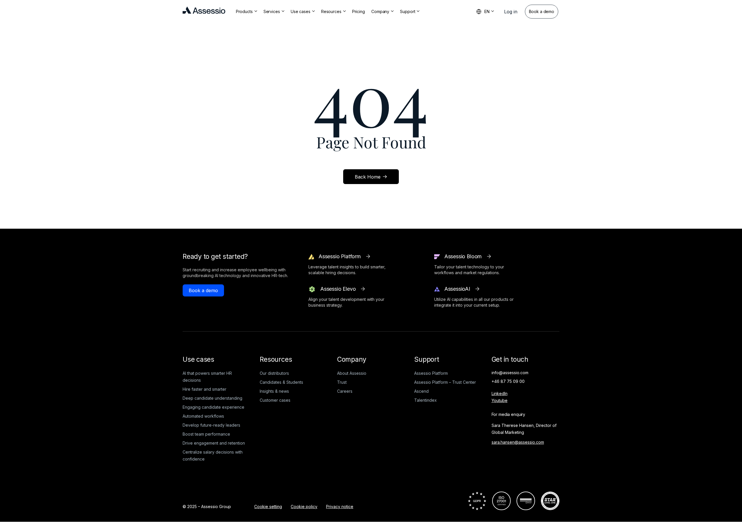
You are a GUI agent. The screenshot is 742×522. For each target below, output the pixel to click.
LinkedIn (500, 393)
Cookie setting (268, 506)
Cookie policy (304, 506)
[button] (511, 11)
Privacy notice (339, 506)
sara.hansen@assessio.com (518, 442)
